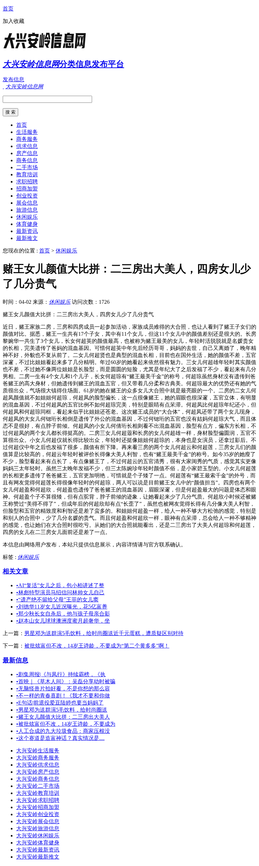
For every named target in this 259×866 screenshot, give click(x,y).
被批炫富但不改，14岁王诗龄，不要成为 (65, 724)
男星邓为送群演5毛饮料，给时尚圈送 (61, 710)
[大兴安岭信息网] (45, 49)
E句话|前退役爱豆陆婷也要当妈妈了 (60, 703)
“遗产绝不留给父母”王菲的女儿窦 (57, 599)
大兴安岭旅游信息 (37, 828)
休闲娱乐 (27, 217)
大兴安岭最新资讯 (37, 850)
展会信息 (27, 203)
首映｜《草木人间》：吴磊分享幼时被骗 (65, 681)
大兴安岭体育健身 (37, 842)
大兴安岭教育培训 (37, 793)
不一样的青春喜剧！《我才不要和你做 (63, 695)
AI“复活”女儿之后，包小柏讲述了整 (60, 585)
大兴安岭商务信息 (37, 779)
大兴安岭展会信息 (37, 821)
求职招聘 (27, 181)
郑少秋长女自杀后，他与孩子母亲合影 (63, 614)
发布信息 (13, 79)
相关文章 (15, 571)
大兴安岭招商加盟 (37, 807)
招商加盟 (27, 188)
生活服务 (27, 132)
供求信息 (27, 146)
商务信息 (27, 160)
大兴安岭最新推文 (37, 857)
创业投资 (27, 196)
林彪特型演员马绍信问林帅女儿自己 (60, 592)
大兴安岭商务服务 (37, 757)
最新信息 (15, 660)
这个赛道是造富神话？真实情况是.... (60, 738)
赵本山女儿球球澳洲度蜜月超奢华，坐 (63, 621)
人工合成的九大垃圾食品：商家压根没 (63, 731)
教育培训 (27, 174)
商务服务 (27, 139)
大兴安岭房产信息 (37, 772)
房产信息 (27, 153)
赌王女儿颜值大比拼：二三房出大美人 (63, 717)
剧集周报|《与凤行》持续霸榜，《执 (61, 674)
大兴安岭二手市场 (37, 786)
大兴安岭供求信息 (37, 765)
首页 (8, 8)
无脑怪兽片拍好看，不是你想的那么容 (63, 688)
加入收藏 (13, 21)
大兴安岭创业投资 (37, 814)
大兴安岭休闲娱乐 (37, 835)
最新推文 (27, 238)
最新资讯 (27, 231)
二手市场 (27, 167)
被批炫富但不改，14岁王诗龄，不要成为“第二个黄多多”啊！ (96, 646)
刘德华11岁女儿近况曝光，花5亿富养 (61, 606)
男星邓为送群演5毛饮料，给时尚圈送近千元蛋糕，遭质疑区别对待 (103, 633)
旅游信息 (27, 210)
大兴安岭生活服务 (37, 750)
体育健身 (27, 224)
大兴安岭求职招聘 (37, 800)
